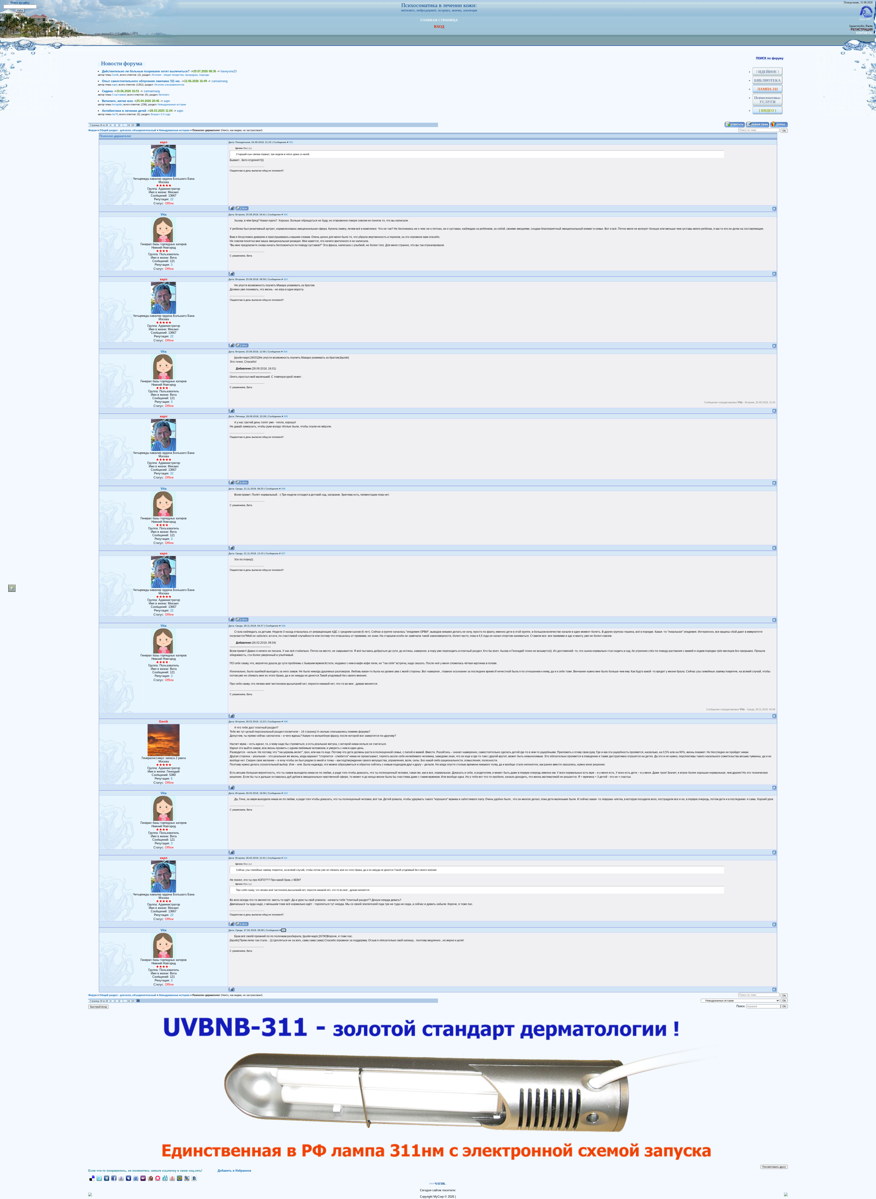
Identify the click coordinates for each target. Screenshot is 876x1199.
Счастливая (119, 94)
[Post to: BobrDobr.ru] (150, 1178)
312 (284, 930)
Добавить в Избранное (234, 1170)
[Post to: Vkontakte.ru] (194, 1178)
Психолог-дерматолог (206, 130)
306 (283, 488)
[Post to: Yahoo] (143, 1178)
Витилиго (164, 94)
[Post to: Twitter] (99, 1178)
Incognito (117, 104)
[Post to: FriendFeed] (135, 1178)
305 (286, 416)
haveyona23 (229, 71)
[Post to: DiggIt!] (106, 1178)
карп (114, 84)
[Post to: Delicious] (92, 1178)
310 (286, 793)
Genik (115, 74)
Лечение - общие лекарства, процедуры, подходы (180, 74)
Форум (92, 130)
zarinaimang (219, 81)
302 (286, 214)
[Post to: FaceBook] (113, 1178)
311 (285, 858)
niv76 (115, 114)
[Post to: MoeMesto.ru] (165, 1178)
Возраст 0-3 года (160, 114)
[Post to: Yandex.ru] (172, 1178)
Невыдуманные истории (172, 104)
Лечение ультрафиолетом (169, 84)
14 (129, 125)
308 (283, 625)
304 (285, 351)
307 (283, 553)
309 (286, 721)
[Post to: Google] (121, 1178)
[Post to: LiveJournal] (186, 1178)
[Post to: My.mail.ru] (179, 1178)
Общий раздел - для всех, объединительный (127, 130)
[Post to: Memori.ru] (157, 1178)
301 (291, 142)
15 (133, 125)
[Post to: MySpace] (128, 1178)
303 (286, 279)
